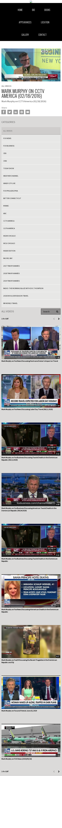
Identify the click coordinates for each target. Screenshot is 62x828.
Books (47, 10)
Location (45, 22)
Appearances (25, 22)
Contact (42, 34)
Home (20, 10)
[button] (16, 59)
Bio (33, 10)
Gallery (25, 34)
